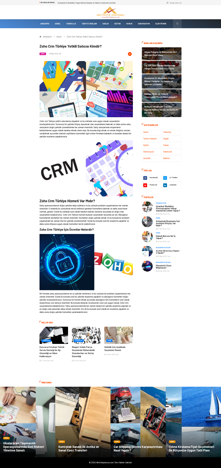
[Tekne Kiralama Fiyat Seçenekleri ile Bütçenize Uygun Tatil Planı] (193, 422)
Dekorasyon (144, 24)
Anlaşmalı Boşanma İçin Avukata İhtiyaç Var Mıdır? (168, 223)
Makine (166, 158)
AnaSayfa (44, 24)
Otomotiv (78, 340)
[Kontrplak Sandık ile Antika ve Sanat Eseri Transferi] (82, 422)
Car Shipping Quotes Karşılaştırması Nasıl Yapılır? (138, 448)
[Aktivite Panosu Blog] (110, 12)
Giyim (109, 340)
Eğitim (117, 24)
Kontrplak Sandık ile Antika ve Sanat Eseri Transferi (78, 448)
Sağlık (105, 24)
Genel (57, 24)
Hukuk (129, 24)
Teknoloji (71, 24)
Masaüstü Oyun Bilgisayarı (163, 266)
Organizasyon (161, 203)
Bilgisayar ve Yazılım (163, 247)
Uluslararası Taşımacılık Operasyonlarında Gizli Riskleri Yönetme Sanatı (23, 446)
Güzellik (146, 158)
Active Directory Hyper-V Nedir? (168, 251)
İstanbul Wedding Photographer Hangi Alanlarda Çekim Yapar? (168, 208)
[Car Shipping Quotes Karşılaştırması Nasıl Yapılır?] (138, 422)
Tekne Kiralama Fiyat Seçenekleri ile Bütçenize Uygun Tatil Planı (191, 448)
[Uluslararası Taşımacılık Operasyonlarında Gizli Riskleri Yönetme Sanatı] (27, 422)
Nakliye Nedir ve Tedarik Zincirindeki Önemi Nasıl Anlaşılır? (79, 3)
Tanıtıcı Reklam (89, 24)
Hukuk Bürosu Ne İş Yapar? (165, 237)
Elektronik (160, 24)
